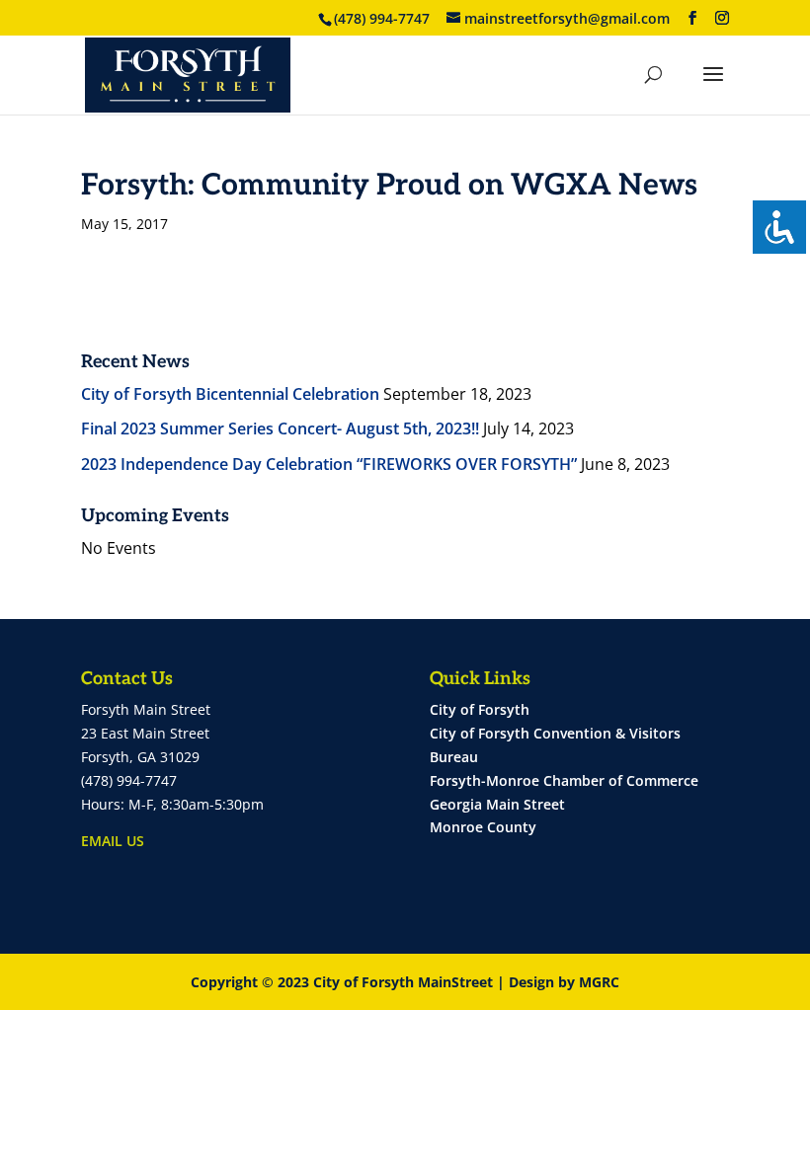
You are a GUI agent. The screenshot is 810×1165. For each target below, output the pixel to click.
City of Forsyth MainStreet (403, 981)
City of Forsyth (479, 709)
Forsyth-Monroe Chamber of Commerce (564, 780)
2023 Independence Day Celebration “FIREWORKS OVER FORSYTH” (329, 464)
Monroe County (483, 826)
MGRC (599, 981)
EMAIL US (112, 840)
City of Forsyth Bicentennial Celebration (230, 394)
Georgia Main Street (497, 804)
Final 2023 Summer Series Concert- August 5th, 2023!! (280, 428)
